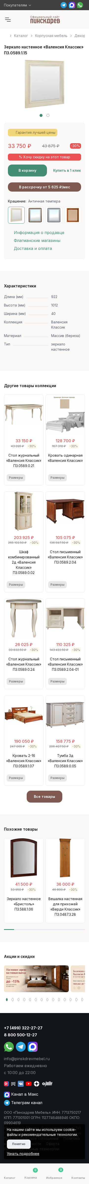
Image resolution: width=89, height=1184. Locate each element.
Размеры (16, 477)
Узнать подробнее (23, 1153)
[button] (41, 115)
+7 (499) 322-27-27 (23, 1027)
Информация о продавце (39, 232)
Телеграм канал (26, 1102)
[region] (44, 33)
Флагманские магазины (37, 240)
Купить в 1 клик (67, 170)
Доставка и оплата (33, 248)
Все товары (44, 796)
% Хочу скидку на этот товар (44, 157)
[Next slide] (75, 88)
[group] (36, 978)
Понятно (18, 1144)
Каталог (21, 36)
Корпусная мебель (51, 36)
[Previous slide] (13, 88)
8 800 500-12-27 (20, 1034)
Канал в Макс (24, 1094)
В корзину (27, 170)
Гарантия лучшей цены (35, 132)
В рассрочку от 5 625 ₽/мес (44, 187)
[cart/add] (38, 478)
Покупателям (15, 5)
